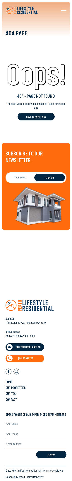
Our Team (12, 394)
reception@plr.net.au (28, 347)
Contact (11, 400)
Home (9, 382)
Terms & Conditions (53, 470)
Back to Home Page (36, 116)
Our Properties (16, 388)
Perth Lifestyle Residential (27, 470)
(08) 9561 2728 (25, 358)
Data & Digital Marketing (31, 477)
